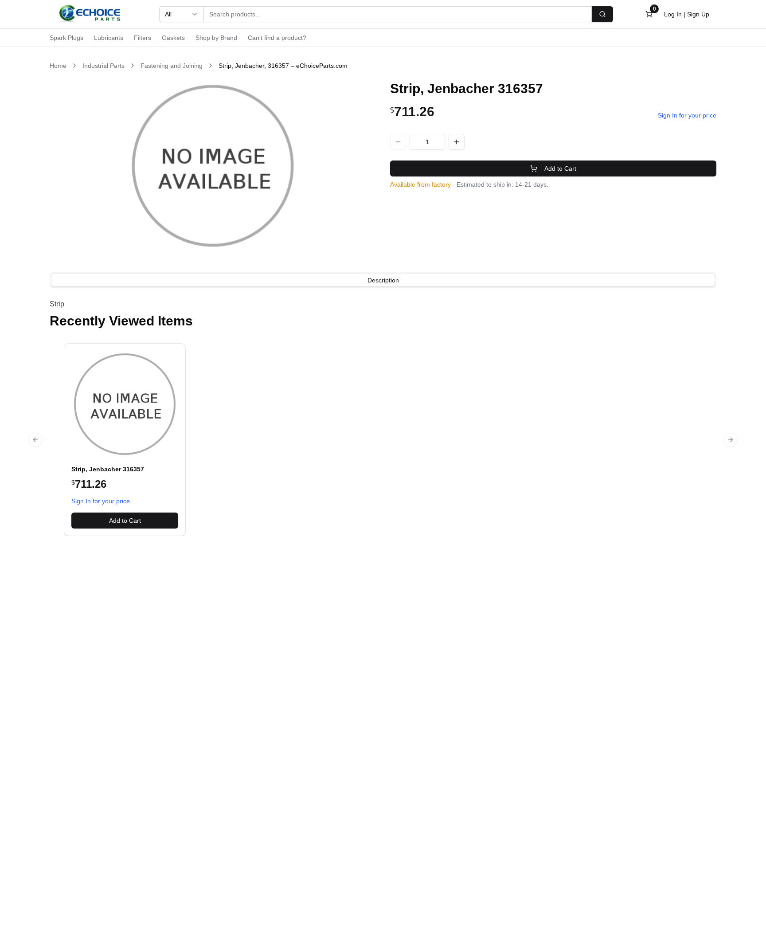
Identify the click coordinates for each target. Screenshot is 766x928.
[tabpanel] (383, 304)
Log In (673, 14)
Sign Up (698, 14)
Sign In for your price (687, 115)
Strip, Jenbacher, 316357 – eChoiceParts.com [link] (283, 65)
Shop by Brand (216, 37)
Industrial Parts (103, 65)
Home (58, 65)
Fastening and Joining (172, 65)
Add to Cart (560, 168)
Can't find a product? (277, 37)
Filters (142, 37)
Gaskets (173, 37)
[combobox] (181, 14)
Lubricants (108, 37)
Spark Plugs (66, 37)
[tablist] (383, 280)
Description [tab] (383, 280)
